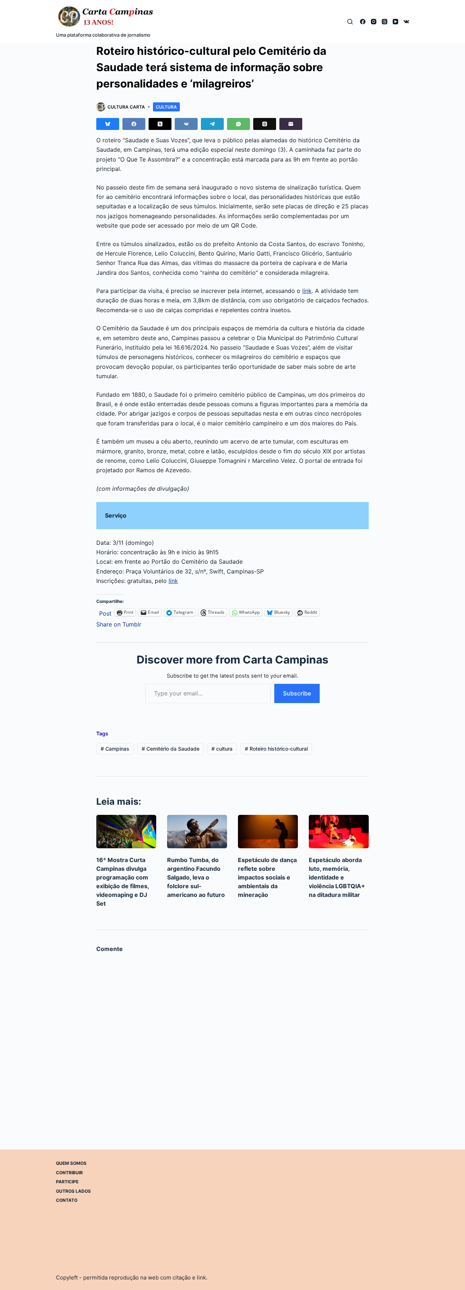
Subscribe (297, 693)
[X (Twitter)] (160, 124)
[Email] (290, 124)
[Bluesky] (107, 124)
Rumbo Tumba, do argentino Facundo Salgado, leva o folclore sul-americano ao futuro (196, 877)
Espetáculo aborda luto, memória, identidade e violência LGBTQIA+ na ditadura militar (337, 877)
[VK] (406, 21)
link (307, 290)
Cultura (166, 107)
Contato (66, 1200)
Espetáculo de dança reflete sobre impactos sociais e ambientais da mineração (267, 877)
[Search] (350, 21)
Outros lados (73, 1190)
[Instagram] (373, 21)
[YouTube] (395, 21)
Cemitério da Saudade (170, 749)
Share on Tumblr (118, 623)
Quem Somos (71, 1163)
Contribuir (69, 1172)
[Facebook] (362, 21)
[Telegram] (212, 124)
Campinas (115, 749)
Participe (67, 1181)
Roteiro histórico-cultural (276, 749)
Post (105, 612)
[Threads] (384, 21)
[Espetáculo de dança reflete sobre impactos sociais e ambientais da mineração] (268, 832)
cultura (221, 749)
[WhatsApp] (238, 124)
